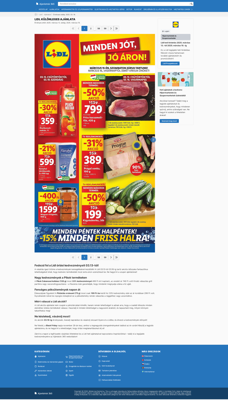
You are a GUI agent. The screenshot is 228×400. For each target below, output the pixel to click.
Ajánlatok (54, 9)
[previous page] (78, 28)
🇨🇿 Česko (145, 364)
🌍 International (148, 372)
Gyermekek (42, 375)
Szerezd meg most (169, 121)
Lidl (40, 14)
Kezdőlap (43, 9)
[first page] (73, 28)
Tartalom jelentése (109, 371)
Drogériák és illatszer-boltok (158, 9)
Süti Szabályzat (108, 366)
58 (98, 28)
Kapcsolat (106, 361)
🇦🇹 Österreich (147, 356)
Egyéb (71, 375)
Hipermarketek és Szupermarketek (77, 9)
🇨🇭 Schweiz (146, 360)
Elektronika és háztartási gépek (110, 9)
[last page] (116, 28)
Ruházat (138, 9)
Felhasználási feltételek (111, 380)
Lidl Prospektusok (170, 63)
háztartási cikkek (182, 9)
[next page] (111, 28)
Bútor (129, 9)
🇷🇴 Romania (146, 368)
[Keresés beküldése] (191, 4)
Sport (71, 371)
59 (105, 28)
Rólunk (104, 356)
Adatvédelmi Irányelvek (111, 375)
